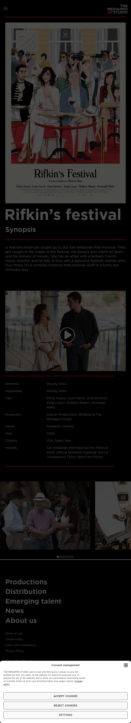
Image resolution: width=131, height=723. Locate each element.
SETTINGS (65, 715)
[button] (126, 665)
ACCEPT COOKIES (66, 696)
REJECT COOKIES (65, 705)
